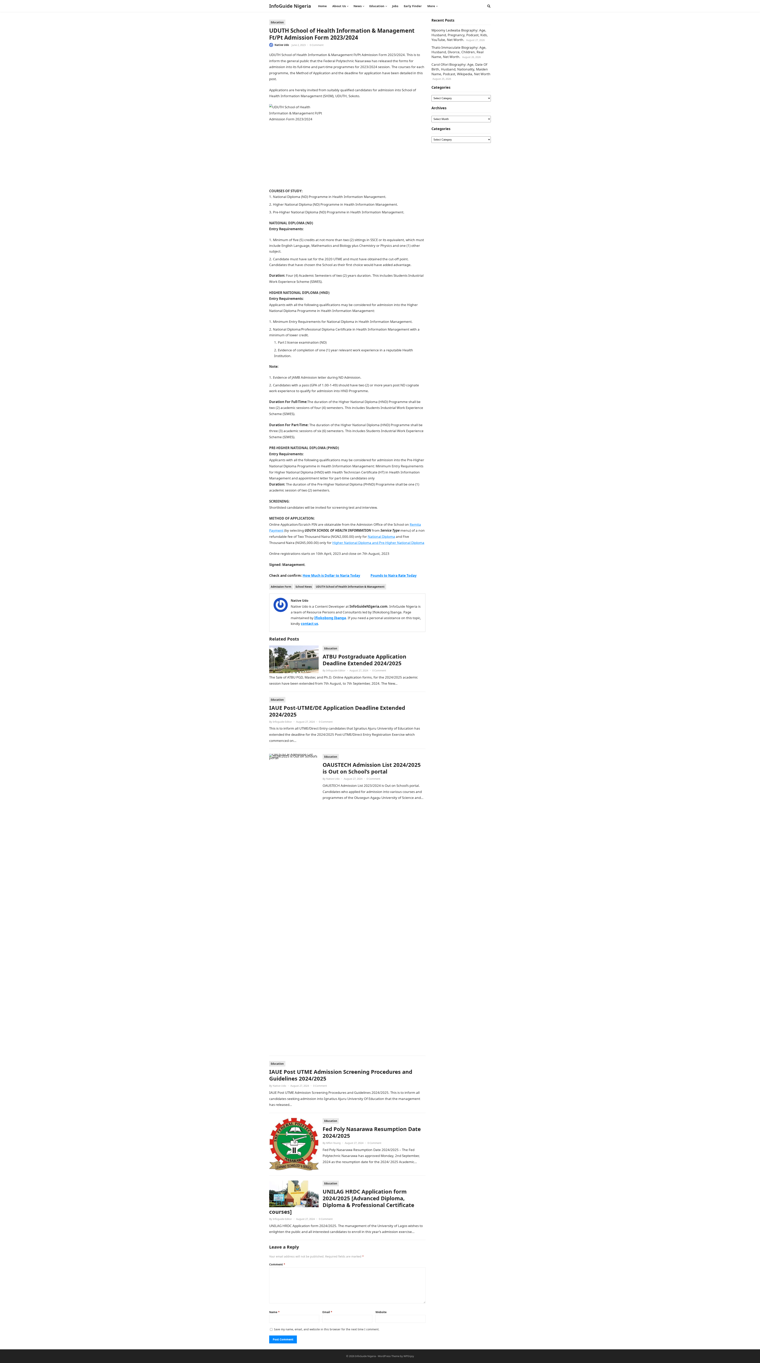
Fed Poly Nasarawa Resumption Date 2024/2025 (372, 1132)
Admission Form (281, 586)
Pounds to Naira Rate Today (393, 575)
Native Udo (282, 45)
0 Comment (317, 45)
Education (277, 22)
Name (274, 1312)
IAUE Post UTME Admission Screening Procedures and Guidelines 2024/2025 (340, 1075)
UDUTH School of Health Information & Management (350, 586)
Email (327, 1312)
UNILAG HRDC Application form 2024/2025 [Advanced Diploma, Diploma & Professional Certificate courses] (341, 1201)
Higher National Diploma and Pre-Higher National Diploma (378, 542)
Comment (277, 1264)
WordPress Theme (388, 1356)
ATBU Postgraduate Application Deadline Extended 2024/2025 (364, 660)
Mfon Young (333, 1143)
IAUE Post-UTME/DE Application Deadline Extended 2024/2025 (337, 711)
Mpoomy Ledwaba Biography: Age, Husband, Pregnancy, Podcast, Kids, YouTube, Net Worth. (459, 35)
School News (303, 586)
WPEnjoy (409, 1356)
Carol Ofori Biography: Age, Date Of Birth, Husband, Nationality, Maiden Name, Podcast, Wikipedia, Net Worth (460, 69)
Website (381, 1312)
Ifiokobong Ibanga (330, 618)
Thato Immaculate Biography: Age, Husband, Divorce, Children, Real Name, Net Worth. (458, 52)
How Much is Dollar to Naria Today (331, 575)
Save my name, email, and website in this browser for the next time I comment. (326, 1329)
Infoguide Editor (335, 670)
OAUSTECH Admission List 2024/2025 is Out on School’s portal (372, 768)
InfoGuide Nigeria (290, 6)
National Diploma (381, 536)
